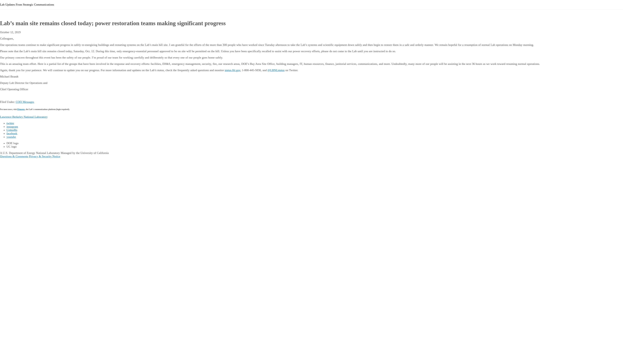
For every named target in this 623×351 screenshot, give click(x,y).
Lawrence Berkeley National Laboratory (24, 116)
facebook (11, 133)
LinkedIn (11, 130)
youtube (11, 136)
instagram (12, 126)
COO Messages (25, 102)
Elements (21, 109)
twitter (10, 123)
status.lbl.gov (232, 70)
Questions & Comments (14, 156)
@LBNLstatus (276, 70)
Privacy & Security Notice (44, 156)
